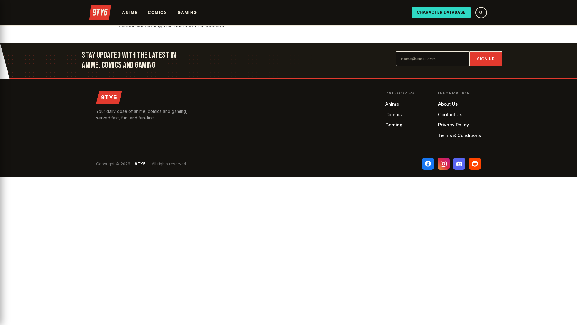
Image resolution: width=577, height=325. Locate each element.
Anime (130, 12)
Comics (157, 12)
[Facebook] (428, 164)
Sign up (486, 58)
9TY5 (109, 97)
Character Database (441, 12)
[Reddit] (475, 164)
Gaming (187, 12)
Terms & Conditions (459, 135)
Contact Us (450, 114)
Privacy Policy (453, 125)
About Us (448, 104)
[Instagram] (444, 164)
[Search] (481, 12)
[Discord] (459, 164)
